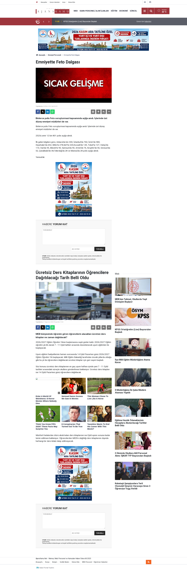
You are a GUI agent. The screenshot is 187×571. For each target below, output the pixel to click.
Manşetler (44, 2)
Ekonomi (123, 11)
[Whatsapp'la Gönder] (52, 112)
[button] (98, 112)
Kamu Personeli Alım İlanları (94, 11)
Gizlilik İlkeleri (64, 562)
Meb (76, 11)
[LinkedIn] (47, 112)
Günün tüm (143, 21)
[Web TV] (145, 2)
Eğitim (114, 11)
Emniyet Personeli (54, 55)
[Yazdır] (93, 112)
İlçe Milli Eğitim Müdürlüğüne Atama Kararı (79, 21)
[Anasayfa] (37, 2)
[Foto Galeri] (150, 2)
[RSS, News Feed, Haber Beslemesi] (148, 562)
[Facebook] (38, 112)
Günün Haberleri (55, 2)
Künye (47, 562)
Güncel (133, 11)
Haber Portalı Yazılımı (46, 568)
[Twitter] (43, 112)
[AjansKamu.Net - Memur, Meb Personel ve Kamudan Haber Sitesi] (52, 11)
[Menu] (145, 11)
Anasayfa (41, 55)
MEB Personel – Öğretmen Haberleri (94, 562)
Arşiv (63, 2)
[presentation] (43, 21)
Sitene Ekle (71, 2)
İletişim (54, 562)
